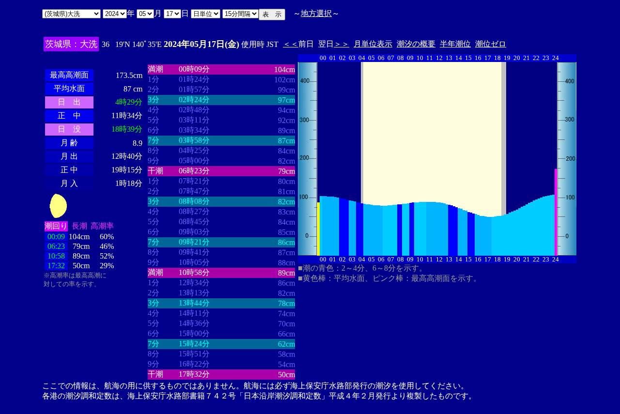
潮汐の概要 (416, 44)
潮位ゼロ (490, 44)
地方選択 (316, 13)
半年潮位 (455, 44)
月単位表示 (373, 44)
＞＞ (341, 44)
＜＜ (290, 44)
